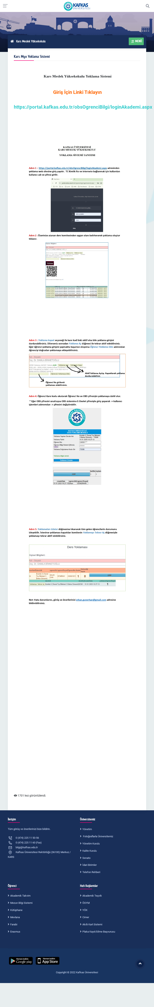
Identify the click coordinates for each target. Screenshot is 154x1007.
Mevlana (15, 917)
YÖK (84, 910)
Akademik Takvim (20, 895)
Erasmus (15, 931)
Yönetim (87, 829)
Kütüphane (16, 910)
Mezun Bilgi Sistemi (21, 902)
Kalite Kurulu (89, 850)
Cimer (85, 917)
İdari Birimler (89, 864)
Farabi (13, 924)
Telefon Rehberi (91, 872)
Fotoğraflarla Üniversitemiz (97, 836)
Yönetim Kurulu (91, 843)
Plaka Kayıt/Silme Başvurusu (98, 931)
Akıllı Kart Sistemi (92, 924)
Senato (86, 857)
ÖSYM (86, 902)
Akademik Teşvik (92, 895)
